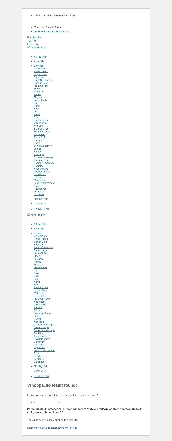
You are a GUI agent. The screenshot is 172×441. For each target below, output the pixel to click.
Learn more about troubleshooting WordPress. (52, 427)
